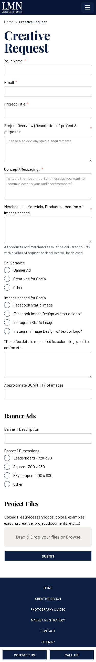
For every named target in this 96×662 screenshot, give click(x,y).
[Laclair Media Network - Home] (40, 7)
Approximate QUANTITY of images (34, 384)
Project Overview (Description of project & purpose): (48, 128)
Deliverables (14, 262)
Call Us (72, 655)
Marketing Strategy (48, 620)
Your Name (15, 61)
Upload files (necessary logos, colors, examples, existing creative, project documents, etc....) (45, 519)
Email (10, 82)
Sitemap (48, 642)
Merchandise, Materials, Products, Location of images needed (48, 209)
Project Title (16, 104)
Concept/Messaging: (23, 169)
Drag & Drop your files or (48, 537)
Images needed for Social (25, 297)
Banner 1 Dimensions (21, 450)
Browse (73, 537)
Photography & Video (48, 609)
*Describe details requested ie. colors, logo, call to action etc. (46, 344)
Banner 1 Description (21, 429)
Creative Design (48, 599)
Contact (48, 631)
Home (8, 22)
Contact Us (24, 655)
